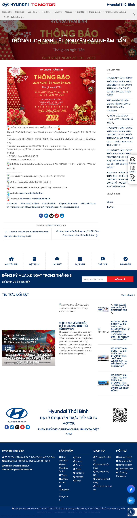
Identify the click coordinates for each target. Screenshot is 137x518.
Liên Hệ (80, 12)
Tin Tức (46, 12)
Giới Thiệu (19, 12)
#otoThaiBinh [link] (49, 203)
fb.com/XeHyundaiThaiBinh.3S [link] (35, 198)
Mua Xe (68, 12)
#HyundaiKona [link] (88, 203)
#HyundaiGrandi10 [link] (69, 207)
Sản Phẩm (32, 12)
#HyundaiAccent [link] (50, 207)
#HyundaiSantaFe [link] (68, 203)
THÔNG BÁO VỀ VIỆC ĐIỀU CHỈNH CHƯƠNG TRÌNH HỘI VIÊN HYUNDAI (118, 105)
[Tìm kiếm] (134, 14)
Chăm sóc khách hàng (115, 12)
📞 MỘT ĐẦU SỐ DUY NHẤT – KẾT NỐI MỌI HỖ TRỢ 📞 (120, 119)
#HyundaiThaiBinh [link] (29, 203)
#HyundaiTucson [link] (15, 207)
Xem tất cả (127, 295)
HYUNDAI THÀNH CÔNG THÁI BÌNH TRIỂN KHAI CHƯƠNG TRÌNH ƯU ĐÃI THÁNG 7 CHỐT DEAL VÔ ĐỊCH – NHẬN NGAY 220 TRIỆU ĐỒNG (120, 136)
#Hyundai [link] (12, 203)
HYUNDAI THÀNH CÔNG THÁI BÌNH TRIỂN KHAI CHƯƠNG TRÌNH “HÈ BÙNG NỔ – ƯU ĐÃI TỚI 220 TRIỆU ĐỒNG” (119, 179)
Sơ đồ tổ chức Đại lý (13, 17)
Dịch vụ (58, 12)
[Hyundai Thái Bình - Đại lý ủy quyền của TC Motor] (29, 5)
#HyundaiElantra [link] (33, 207)
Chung (64, 36)
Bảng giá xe (94, 12)
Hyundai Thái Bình (121, 5)
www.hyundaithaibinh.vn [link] (31, 193)
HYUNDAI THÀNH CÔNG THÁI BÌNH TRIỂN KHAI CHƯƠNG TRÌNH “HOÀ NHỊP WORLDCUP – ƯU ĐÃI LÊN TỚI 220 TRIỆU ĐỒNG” (119, 159)
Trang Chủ (7, 12)
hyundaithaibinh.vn (17, 421)
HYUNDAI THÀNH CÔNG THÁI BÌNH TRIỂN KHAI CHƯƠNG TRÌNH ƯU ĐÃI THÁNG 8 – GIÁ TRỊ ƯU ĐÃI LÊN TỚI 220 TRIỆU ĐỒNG (119, 87)
